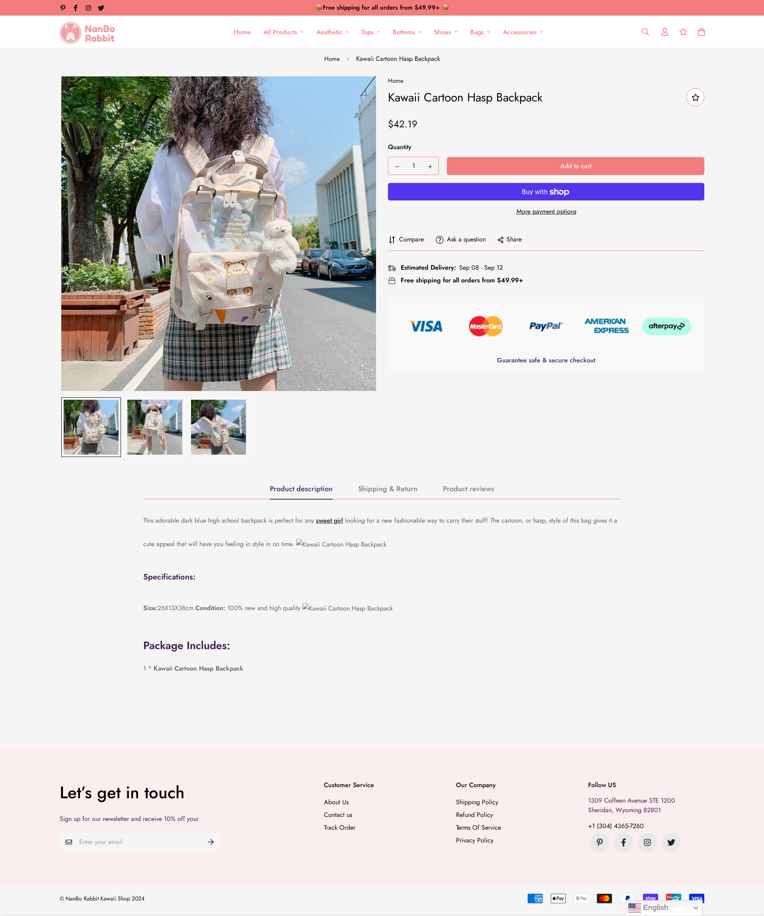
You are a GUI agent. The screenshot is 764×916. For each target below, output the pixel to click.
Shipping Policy (477, 802)
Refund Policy (474, 814)
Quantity (399, 147)
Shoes (442, 32)
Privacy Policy (474, 840)
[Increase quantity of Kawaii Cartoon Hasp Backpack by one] (430, 167)
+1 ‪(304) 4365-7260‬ (616, 825)
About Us (336, 802)
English (654, 907)
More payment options (546, 211)
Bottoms (404, 32)
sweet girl (329, 520)
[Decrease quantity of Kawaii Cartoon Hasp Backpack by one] (396, 167)
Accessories (520, 32)
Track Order (339, 827)
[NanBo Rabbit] (89, 32)
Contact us (338, 814)
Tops (367, 32)
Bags (477, 32)
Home (242, 32)
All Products (280, 32)
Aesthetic (329, 32)
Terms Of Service (478, 827)
